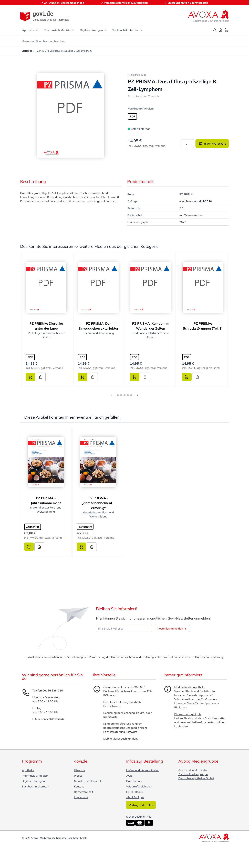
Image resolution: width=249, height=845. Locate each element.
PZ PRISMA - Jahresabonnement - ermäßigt (98, 503)
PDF (132, 116)
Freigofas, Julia (137, 74)
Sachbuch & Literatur (125, 30)
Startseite (27, 50)
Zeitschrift (32, 526)
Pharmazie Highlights (187, 714)
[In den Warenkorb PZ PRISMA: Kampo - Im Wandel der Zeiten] (134, 377)
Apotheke (28, 30)
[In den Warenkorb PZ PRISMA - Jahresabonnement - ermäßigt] (81, 547)
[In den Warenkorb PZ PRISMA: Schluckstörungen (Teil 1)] (187, 377)
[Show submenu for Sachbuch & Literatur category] (141, 30)
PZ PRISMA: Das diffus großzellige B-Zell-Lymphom (64, 50)
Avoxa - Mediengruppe (193, 774)
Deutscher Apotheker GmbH (196, 778)
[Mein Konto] (221, 30)
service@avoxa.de (53, 719)
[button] (70, 115)
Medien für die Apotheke (189, 687)
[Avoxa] (208, 16)
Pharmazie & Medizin (57, 30)
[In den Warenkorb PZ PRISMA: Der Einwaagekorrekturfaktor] (82, 377)
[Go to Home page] (44, 16)
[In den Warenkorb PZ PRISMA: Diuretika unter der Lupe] (30, 377)
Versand (160, 145)
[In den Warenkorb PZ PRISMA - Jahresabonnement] (29, 547)
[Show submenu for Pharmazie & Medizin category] (73, 30)
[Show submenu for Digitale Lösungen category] (105, 30)
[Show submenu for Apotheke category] (36, 30)
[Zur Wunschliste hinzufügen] (41, 377)
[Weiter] (137, 395)
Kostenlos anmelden (171, 628)
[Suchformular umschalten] (215, 30)
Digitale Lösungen (91, 30)
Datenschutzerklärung (209, 657)
